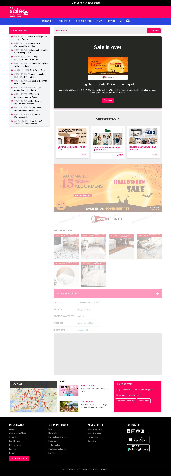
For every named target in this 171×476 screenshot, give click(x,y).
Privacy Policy (15, 445)
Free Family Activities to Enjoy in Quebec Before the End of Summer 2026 (94, 407)
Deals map (120, 395)
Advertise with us (95, 429)
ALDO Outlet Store (37, 70)
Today (99, 21)
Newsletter (127, 389)
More (84, 154)
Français (12, 449)
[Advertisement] (108, 354)
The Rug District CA (84, 323)
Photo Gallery (63, 230)
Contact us (13, 437)
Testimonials (93, 437)
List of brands (143, 401)
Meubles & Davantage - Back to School (143, 148)
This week (111, 21)
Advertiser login (94, 433)
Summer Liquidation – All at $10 (71, 148)
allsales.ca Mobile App (125, 401)
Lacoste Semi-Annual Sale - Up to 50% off (106, 148)
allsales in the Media (17, 433)
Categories (48, 21)
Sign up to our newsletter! (85, 2)
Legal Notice (14, 441)
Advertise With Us (19, 458)
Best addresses (84, 21)
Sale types (64, 21)
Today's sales (133, 395)
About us (13, 429)
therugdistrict (82, 330)
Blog (118, 389)
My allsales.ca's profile (144, 389)
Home (11, 453)
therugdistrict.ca (83, 309)
